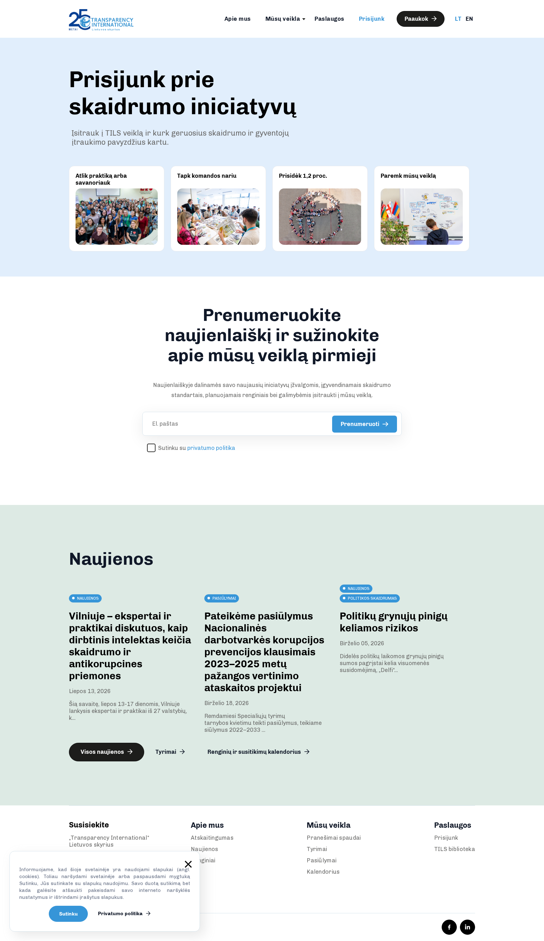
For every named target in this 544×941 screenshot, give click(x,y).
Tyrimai (167, 751)
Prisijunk (372, 18)
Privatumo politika (121, 913)
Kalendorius (323, 871)
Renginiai (203, 860)
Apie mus (237, 18)
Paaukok (417, 18)
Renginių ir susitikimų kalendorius (254, 751)
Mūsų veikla (282, 18)
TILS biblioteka (454, 849)
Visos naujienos (103, 751)
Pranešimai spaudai (334, 837)
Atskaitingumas (212, 837)
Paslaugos (329, 18)
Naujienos (204, 849)
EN (469, 18)
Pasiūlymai (322, 860)
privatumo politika (211, 448)
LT (458, 18)
